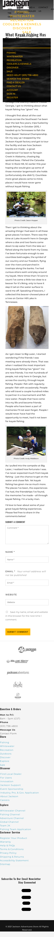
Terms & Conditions (12, 849)
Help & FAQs (7, 845)
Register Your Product (13, 838)
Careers (5, 800)
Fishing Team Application (15, 829)
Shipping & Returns (12, 856)
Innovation (6, 781)
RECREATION (22, 20)
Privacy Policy (8, 853)
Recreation (6, 750)
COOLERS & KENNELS (22, 24)
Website (11, 594)
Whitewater (7, 746)
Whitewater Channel (12, 810)
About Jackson (9, 796)
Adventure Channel (12, 818)
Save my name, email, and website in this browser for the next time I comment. (26, 616)
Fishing (4, 742)
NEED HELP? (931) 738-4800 (11, 9)
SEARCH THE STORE (18, 79)
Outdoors (5, 753)
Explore (4, 761)
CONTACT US (14, 86)
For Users (6, 777)
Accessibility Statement (14, 860)
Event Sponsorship (11, 789)
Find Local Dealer (11, 774)
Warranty (5, 842)
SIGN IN (11, 94)
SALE (26, 32)
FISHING (11, 52)
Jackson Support (10, 785)
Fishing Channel (10, 814)
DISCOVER (22, 28)
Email (10, 571)
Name (10, 552)
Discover (5, 757)
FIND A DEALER (16, 82)
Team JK (5, 825)
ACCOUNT (12, 90)
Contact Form (8, 733)
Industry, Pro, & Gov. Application (19, 792)
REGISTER (12, 97)
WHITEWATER (15, 56)
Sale (2, 765)
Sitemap (5, 864)
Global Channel (9, 822)
